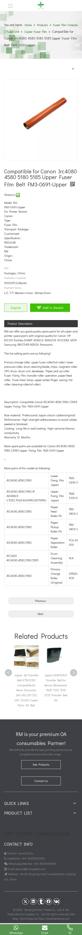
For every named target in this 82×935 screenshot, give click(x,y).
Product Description (20, 324)
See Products (41, 764)
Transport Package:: (16, 229)
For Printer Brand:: (16, 212)
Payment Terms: (13, 287)
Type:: (7, 220)
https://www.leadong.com (54, 918)
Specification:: (12, 238)
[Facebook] (48, 901)
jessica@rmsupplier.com (31, 869)
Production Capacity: (15, 277)
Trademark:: (11, 247)
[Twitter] (25, 901)
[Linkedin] (33, 901)
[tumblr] (41, 901)
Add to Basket (53, 307)
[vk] (56, 901)
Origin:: (8, 256)
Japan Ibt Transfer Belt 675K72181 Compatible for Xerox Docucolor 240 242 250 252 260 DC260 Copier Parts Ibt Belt (26, 690)
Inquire (16, 307)
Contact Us (41, 781)
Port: (6, 267)
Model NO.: (11, 203)
